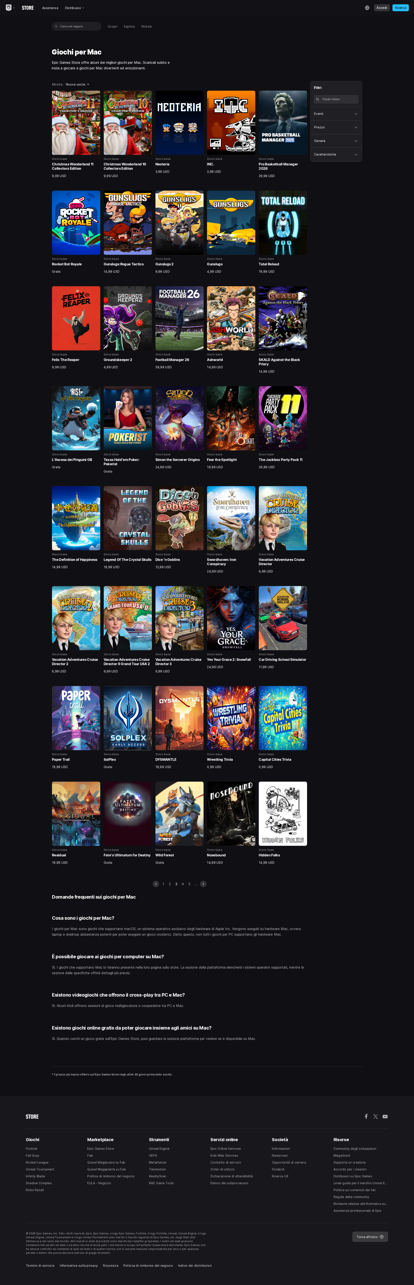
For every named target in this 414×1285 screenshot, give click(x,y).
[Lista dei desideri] (95, 95)
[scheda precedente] (156, 884)
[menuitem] (113, 26)
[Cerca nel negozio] (56, 26)
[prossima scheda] (203, 884)
